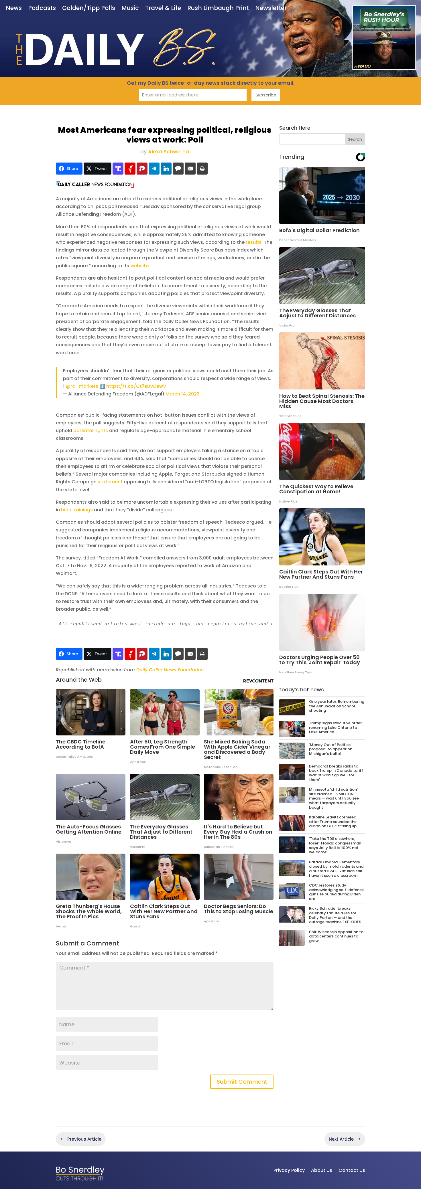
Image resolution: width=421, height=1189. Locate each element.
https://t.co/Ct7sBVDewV (136, 386)
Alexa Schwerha (168, 151)
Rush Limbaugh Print (218, 8)
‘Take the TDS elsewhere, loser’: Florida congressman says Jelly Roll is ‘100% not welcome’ (335, 845)
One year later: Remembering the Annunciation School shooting (336, 706)
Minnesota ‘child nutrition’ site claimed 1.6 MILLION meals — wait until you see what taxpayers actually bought (334, 798)
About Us (321, 1170)
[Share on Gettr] (130, 169)
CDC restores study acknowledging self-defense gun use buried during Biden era (336, 892)
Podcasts (42, 8)
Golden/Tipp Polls (88, 8)
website (139, 265)
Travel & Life (163, 8)
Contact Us (352, 1170)
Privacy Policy (289, 1170)
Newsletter (271, 8)
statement (110, 481)
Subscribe (265, 95)
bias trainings (77, 510)
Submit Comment (242, 1082)
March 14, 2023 (183, 394)
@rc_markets (82, 386)
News (14, 8)
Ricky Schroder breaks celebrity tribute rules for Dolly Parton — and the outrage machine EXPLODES (335, 915)
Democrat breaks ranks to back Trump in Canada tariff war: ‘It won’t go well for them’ (336, 772)
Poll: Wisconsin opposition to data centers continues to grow (336, 936)
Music (130, 8)
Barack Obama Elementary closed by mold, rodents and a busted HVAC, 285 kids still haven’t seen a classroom (336, 868)
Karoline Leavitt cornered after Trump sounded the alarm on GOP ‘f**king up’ (333, 821)
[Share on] (178, 169)
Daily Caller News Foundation (170, 669)
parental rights (90, 430)
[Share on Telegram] (154, 169)
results (253, 242)
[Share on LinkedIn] (166, 169)
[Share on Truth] (118, 169)
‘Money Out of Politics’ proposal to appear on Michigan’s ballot (330, 749)
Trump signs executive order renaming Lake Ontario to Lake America (335, 727)
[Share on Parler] (142, 169)
